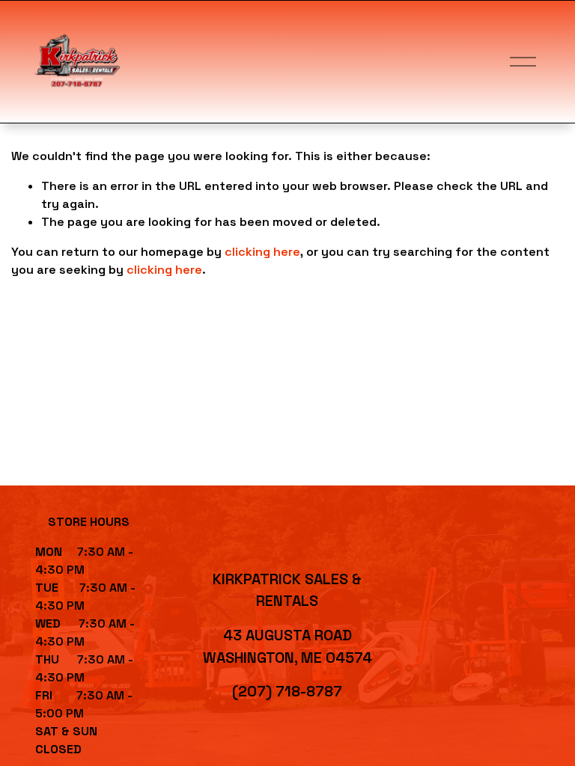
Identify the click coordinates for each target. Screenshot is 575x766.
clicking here (262, 252)
